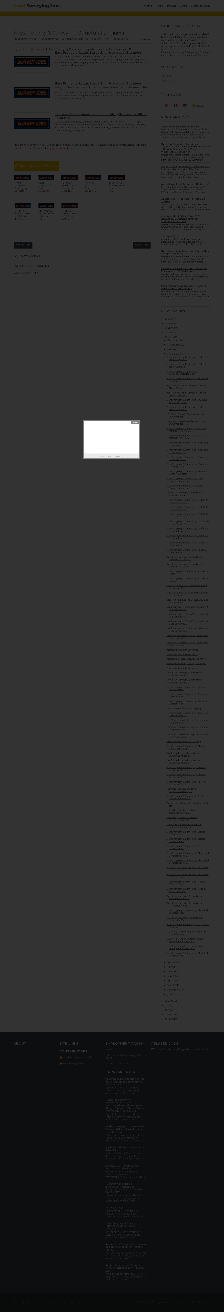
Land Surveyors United (116, 456)
